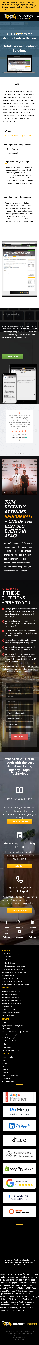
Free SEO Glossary (8, 1016)
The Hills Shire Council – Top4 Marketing (15, 1032)
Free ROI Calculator (8, 1010)
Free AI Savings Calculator (11, 1013)
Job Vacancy (6, 1029)
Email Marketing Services (10, 978)
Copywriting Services (9, 975)
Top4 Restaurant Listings (10, 997)
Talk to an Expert (19, 821)
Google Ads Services (8, 963)
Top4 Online (30, 1331)
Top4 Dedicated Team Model (11, 1003)
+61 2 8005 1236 (19, 1264)
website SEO (5, 1288)
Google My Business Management (13, 966)
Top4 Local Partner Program (11, 1000)
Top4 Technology (21, 1331)
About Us (5, 1069)
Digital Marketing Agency (10, 954)
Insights (4, 1066)
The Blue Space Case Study (11, 1050)
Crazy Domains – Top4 (9, 1035)
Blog (3, 1060)
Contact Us (5, 1072)
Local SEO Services (8, 960)
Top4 (24, 1299)
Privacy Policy (6, 1078)
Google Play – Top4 (8, 1038)
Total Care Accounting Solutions (18, 135)
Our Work (5, 1063)
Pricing (4, 1044)
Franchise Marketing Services (12, 981)
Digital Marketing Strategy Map (12, 1026)
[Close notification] (35, 6)
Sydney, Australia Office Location (20, 1260)
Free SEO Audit (7, 1006)
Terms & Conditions (8, 1081)
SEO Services (6, 957)
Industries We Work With (10, 1075)
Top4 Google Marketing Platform (13, 991)
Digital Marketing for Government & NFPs (16, 984)
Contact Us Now (19, 910)
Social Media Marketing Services (13, 969)
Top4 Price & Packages (9, 994)
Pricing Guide (6, 1047)
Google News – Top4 (9, 1041)
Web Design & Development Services (14, 972)
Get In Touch (12, 356)
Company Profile (7, 1057)
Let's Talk (19, 866)
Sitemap (4, 1023)
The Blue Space (26, 426)
